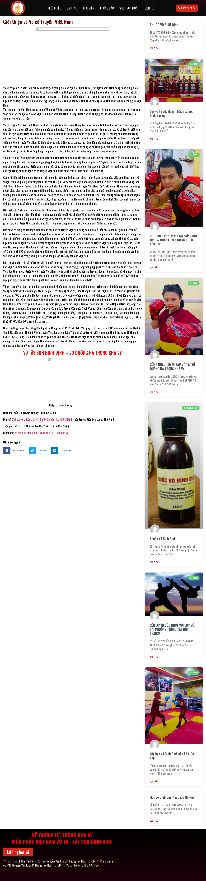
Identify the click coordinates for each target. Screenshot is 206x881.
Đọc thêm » (154, 48)
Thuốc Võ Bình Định (163, 538)
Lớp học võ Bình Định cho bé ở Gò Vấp (172, 755)
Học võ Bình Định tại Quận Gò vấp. (172, 797)
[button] (15, 450)
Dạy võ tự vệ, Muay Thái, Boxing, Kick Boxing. (171, 113)
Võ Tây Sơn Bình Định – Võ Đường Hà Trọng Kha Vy (41, 433)
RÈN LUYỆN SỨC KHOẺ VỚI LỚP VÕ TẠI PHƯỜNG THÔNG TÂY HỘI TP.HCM (172, 629)
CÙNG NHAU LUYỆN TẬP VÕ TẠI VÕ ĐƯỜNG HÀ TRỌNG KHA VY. (172, 366)
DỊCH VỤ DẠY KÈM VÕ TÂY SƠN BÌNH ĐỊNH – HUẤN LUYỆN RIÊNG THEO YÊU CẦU (173, 239)
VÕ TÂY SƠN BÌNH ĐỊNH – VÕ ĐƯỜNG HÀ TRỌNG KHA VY (72, 352)
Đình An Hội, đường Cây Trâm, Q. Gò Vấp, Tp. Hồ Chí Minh (41, 419)
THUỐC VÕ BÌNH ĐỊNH (164, 24)
